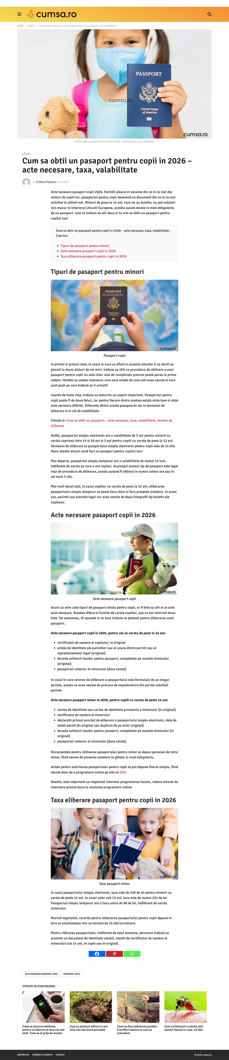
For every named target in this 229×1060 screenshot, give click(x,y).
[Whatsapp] (132, 954)
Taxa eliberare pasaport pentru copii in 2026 (94, 256)
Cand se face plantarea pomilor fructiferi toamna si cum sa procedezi (137, 1030)
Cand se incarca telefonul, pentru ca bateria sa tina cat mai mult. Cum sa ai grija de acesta (43, 1030)
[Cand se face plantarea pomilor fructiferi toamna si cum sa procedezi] (138, 1007)
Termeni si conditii (42, 1054)
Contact (60, 1054)
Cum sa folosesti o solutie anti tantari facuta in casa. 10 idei (183, 1028)
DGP (123, 772)
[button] (19, 14)
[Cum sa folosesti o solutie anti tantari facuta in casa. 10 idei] (185, 1007)
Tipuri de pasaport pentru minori (85, 246)
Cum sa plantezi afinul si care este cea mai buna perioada (89, 1028)
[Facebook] (97, 954)
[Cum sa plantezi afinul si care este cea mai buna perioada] (91, 1007)
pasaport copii (72, 974)
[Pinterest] (114, 954)
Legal (26, 153)
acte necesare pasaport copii (41, 974)
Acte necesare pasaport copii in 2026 (88, 251)
